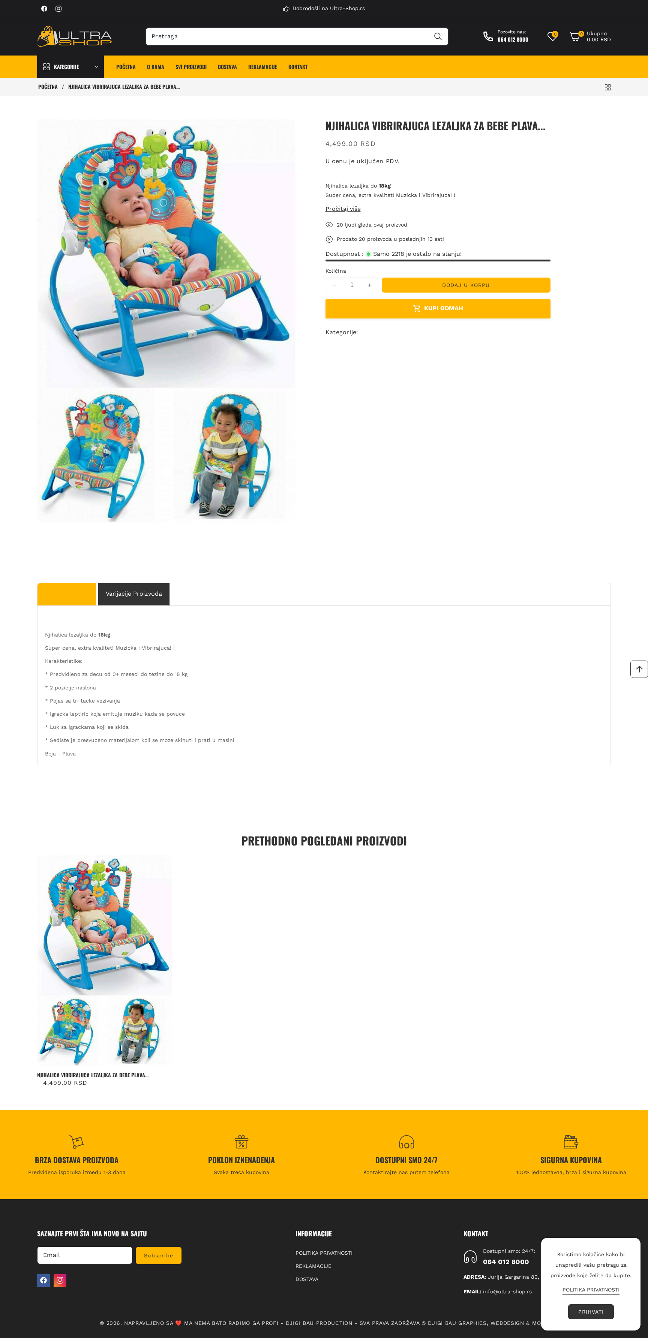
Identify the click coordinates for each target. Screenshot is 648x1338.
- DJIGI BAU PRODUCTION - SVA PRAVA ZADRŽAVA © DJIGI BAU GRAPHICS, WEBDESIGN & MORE (414, 1323)
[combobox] (297, 36)
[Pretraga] (438, 36)
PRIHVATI (591, 1312)
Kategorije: (342, 332)
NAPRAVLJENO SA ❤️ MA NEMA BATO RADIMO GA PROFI (201, 1323)
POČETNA (48, 86)
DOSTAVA (307, 1279)
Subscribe (158, 1255)
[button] (590, 36)
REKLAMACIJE (314, 1266)
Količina (336, 271)
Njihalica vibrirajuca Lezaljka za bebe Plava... (92, 1075)
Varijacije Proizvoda (134, 593)
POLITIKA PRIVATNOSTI (324, 1252)
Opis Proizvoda (66, 593)
